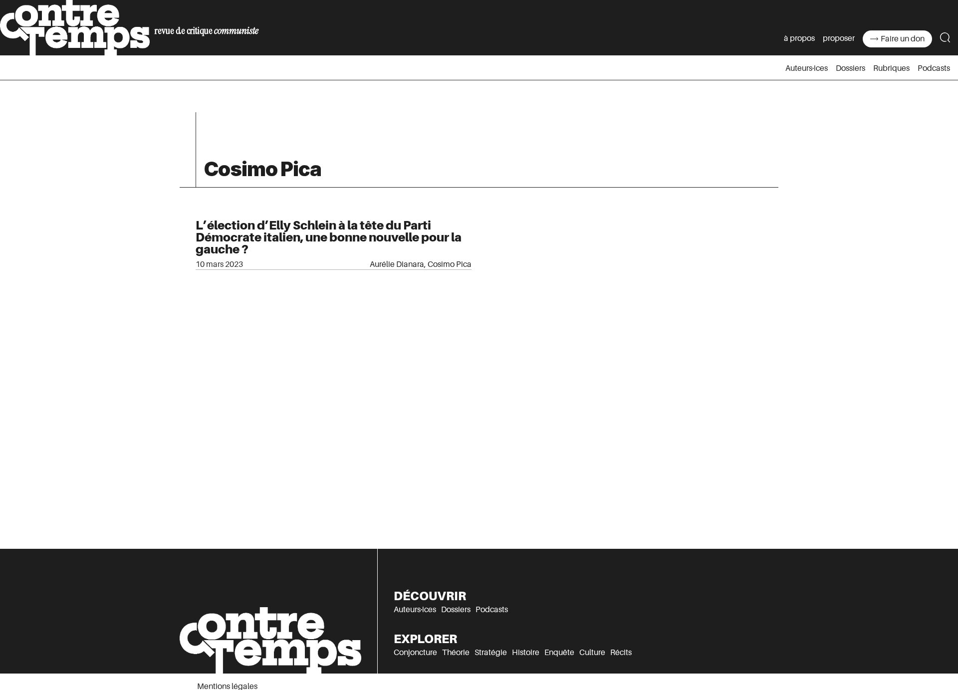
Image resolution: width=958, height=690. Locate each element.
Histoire (525, 652)
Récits (621, 652)
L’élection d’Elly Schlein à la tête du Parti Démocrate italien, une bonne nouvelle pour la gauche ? (329, 237)
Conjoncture (415, 652)
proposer (839, 38)
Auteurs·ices (806, 68)
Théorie (456, 652)
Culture (592, 652)
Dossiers (850, 68)
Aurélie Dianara (397, 264)
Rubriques (891, 68)
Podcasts (934, 68)
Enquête (559, 652)
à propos (799, 38)
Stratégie (491, 652)
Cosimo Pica (450, 264)
